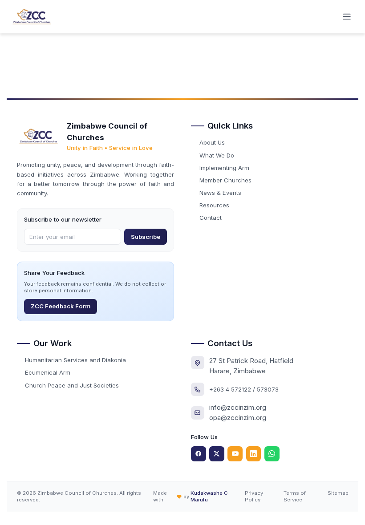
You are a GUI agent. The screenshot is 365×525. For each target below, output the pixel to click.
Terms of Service (295, 496)
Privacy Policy (254, 496)
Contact (210, 217)
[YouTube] (235, 453)
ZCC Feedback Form (60, 306)
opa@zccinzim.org (237, 417)
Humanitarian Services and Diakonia (75, 359)
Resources (214, 205)
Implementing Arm (224, 167)
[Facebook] (198, 453)
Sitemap (338, 493)
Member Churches (225, 180)
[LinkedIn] (253, 453)
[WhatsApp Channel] (272, 453)
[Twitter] (216, 453)
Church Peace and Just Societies (72, 385)
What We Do (216, 155)
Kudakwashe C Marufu (209, 496)
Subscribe (145, 236)
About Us (212, 142)
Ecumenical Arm (47, 372)
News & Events (220, 192)
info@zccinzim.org (237, 407)
